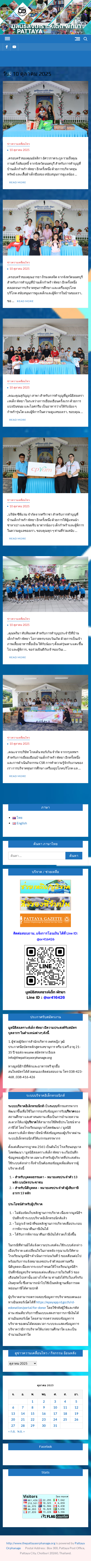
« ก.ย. (11, 1431)
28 (23, 1425)
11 (65, 1407)
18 (65, 1413)
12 (76, 1407)
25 (65, 1419)
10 (55, 1407)
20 (13, 1419)
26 (76, 1419)
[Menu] (7, 38)
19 (76, 1413)
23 (44, 1419)
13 (13, 1413)
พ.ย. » (21, 1431)
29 (32, 1425)
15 (32, 1413)
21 (23, 1419)
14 (23, 1413)
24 (55, 1419)
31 (55, 1425)
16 (44, 1413)
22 (32, 1419)
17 (55, 1413)
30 (44, 1425)
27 (13, 1425)
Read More (17, 182)
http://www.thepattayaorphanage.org (30, 1543)
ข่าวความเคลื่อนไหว (18, 143)
